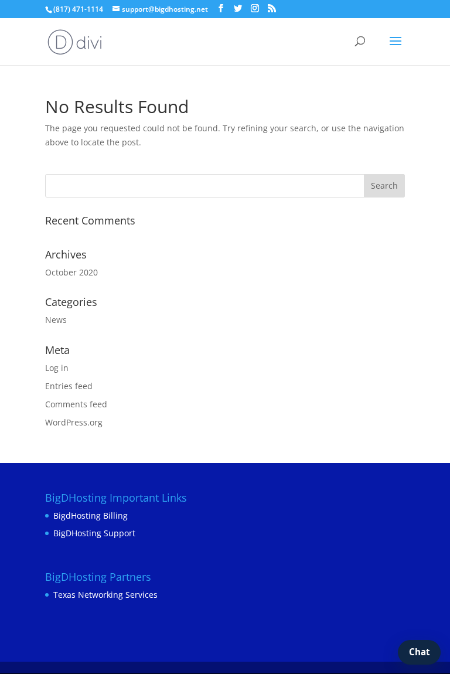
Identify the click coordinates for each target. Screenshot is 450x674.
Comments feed (76, 404)
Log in (57, 367)
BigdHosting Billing (90, 515)
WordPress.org (74, 422)
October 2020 (71, 272)
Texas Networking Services (105, 594)
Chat (419, 652)
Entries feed (69, 386)
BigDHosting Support (94, 533)
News (56, 319)
